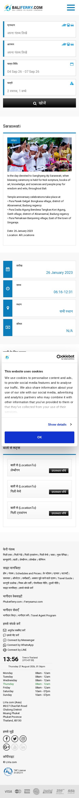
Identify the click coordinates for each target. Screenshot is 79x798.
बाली (15, 559)
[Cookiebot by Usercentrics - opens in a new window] (56, 357)
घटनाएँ (65, 573)
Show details (57, 424)
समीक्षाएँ (26, 578)
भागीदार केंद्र (9, 615)
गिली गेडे (18, 554)
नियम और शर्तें (24, 583)
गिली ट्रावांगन (31, 554)
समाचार (6, 578)
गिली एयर (7, 554)
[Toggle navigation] (72, 7)
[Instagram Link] (23, 738)
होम (4, 573)
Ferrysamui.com (33, 601)
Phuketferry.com (12, 601)
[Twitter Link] (14, 738)
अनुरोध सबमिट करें (16, 630)
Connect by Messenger (20, 640)
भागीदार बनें (23, 615)
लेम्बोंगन (23, 559)
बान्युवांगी (7, 559)
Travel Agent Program (43, 615)
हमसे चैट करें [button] (13, 635)
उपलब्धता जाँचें (58, 470)
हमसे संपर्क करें (26, 587)
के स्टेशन (47, 573)
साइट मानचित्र (10, 587)
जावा (52, 554)
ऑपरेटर (16, 578)
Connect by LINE (17, 649)
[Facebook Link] (6, 738)
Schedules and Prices (28, 573)
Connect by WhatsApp (20, 644)
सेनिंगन (41, 559)
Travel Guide (65, 578)
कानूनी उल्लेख (9, 583)
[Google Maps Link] (6, 747)
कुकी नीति (53, 583)
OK (39, 437)
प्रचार (56, 573)
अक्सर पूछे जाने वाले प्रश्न (44, 578)
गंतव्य (11, 573)
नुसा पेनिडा (62, 554)
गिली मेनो (44, 554)
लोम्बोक (32, 559)
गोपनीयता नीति (40, 583)
